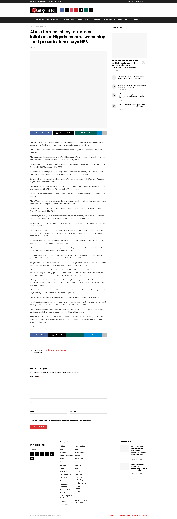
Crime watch (65, 462)
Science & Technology (79, 479)
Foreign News (65, 489)
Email (32, 411)
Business (63, 452)
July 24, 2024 (72, 47)
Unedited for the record (79, 496)
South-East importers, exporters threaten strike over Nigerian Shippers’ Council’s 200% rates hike (132, 96)
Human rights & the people (66, 497)
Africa (135, 20)
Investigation (80, 446)
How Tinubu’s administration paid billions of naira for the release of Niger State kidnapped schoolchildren (125, 64)
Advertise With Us (42, 2)
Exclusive (63, 478)
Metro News (69, 20)
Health (62, 493)
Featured (63, 481)
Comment (34, 377)
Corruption (64, 459)
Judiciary (78, 449)
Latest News (83, 20)
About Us (33, 2)
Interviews (64, 504)
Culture (63, 465)
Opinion (78, 468)
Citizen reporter (66, 456)
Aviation (63, 449)
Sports (77, 492)
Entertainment (65, 475)
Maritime (78, 456)
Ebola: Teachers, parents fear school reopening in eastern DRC (139, 467)
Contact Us (52, 2)
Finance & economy (64, 485)
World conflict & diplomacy (116, 20)
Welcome (40, 20)
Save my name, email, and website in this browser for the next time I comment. (61, 421)
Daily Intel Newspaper (56, 47)
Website (73, 411)
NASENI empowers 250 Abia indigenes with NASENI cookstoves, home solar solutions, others (138, 451)
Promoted (78, 475)
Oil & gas (78, 465)
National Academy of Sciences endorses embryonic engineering (132, 86)
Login (144, 10)
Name (33, 402)
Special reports (53, 20)
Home (32, 26)
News (77, 462)
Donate (59, 2)
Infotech (96, 20)
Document (64, 468)
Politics (77, 471)
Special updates (41, 26)
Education (64, 471)
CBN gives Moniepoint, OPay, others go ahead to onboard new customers (131, 77)
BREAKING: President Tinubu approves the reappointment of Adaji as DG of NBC (132, 106)
